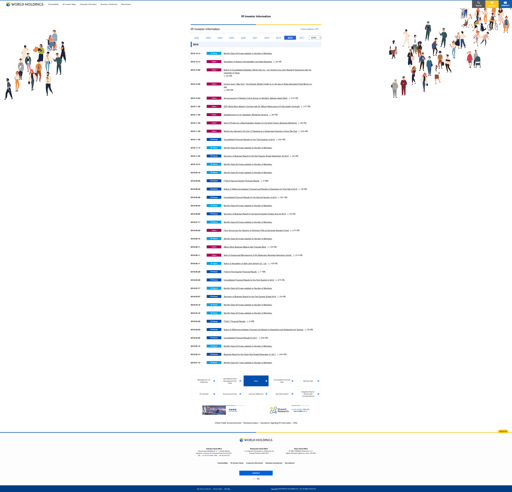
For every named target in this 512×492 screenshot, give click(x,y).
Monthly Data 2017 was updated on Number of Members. (248, 362)
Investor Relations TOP (310, 29)
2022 (243, 37)
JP (254, 478)
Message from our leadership (204, 381)
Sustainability (53, 4)
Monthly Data (308, 381)
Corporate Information (88, 4)
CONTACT (256, 473)
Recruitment (126, 4)
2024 (219, 37)
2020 (266, 37)
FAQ (295, 422)
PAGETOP (503, 431)
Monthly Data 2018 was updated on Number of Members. (248, 53)
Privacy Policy (217, 489)
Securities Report (282, 394)
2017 (301, 37)
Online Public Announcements (228, 422)
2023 (231, 37)
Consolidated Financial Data (282, 381)
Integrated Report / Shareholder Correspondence (308, 394)
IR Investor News (69, 4)
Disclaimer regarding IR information (275, 422)
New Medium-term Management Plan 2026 (230, 380)
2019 (278, 37)
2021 (255, 37)
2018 (290, 37)
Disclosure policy (250, 422)
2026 (196, 37)
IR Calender (204, 394)
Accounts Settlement (256, 394)
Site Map (227, 489)
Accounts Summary (230, 394)
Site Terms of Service (204, 489)
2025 (208, 37)
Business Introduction (109, 4)
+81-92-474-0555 (207, 455)
